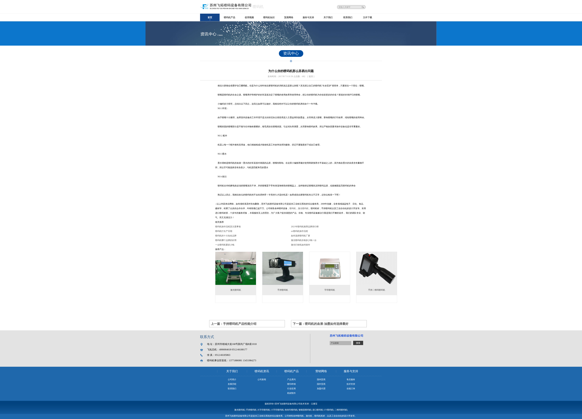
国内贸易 (321, 379)
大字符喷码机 (263, 410)
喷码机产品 (229, 17)
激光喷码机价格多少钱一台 (303, 240)
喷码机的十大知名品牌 (225, 236)
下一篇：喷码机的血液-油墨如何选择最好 (320, 323)
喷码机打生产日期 (223, 231)
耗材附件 (291, 393)
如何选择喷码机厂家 (300, 236)
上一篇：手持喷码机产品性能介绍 (233, 323)
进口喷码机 (317, 410)
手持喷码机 (251, 410)
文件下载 (367, 17)
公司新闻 (262, 379)
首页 (210, 17)
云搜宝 (314, 404)
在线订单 (351, 388)
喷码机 (244, 86)
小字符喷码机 (277, 410)
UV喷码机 (328, 410)
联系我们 (347, 17)
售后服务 (351, 379)
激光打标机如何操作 (300, 245)
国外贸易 (321, 384)
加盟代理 (321, 388)
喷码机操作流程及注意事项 (228, 226)
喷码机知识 (269, 17)
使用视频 (249, 17)
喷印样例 (291, 384)
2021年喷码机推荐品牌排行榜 (305, 226)
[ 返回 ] (310, 76)
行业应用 (291, 388)
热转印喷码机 (291, 410)
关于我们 (328, 17)
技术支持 (351, 384)
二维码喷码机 (340, 410)
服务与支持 (308, 17)
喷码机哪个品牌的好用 (225, 240)
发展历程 (232, 384)
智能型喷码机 (305, 410)
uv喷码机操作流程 (299, 231)
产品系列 (291, 379)
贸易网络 (288, 17)
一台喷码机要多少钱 (224, 245)
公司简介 (232, 379)
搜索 (363, 7)
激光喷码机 (303, 208)
